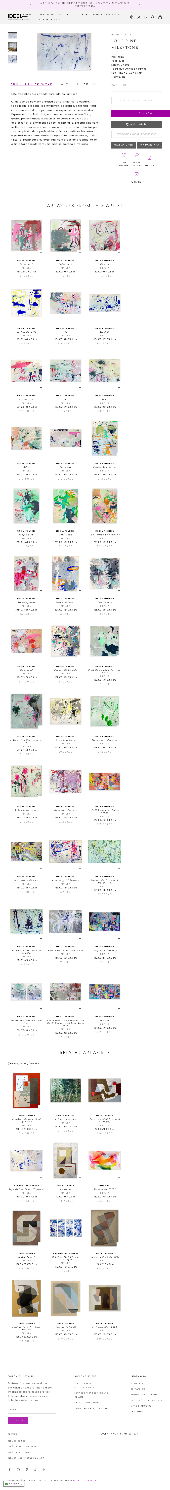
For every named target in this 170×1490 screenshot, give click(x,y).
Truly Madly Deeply (104, 950)
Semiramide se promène (104, 535)
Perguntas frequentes (144, 1395)
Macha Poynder (121, 35)
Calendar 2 (66, 264)
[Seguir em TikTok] (35, 1469)
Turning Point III (65, 1327)
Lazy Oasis (65, 535)
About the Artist (78, 84)
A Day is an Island (26, 810)
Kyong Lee (105, 1186)
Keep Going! (26, 535)
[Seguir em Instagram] (18, 1469)
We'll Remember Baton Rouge (104, 811)
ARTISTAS (43, 20)
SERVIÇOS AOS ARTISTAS (88, 1403)
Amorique (66, 1189)
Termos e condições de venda (26, 1458)
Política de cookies (20, 1452)
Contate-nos (138, 1389)
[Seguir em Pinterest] (27, 1469)
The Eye (105, 1021)
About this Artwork (31, 84)
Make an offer (123, 145)
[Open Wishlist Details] (145, 17)
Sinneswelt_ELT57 (105, 1189)
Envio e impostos (141, 1406)
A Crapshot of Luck (26, 880)
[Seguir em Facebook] (9, 1469)
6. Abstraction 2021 (104, 1327)
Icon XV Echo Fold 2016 (105, 1257)
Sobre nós (137, 1384)
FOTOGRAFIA (80, 14)
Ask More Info (149, 145)
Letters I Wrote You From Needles (26, 951)
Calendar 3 (26, 264)
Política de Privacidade (22, 1447)
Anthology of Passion (65, 880)
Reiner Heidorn (65, 1116)
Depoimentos (138, 1412)
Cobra (65, 400)
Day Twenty (105, 602)
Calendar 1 (105, 264)
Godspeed (26, 670)
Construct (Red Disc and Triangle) (104, 1120)
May (104, 400)
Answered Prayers (65, 810)
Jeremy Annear (26, 1116)
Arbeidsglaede (26, 602)
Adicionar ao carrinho (136, 101)
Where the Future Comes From (26, 1022)
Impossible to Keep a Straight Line (104, 881)
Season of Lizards (65, 670)
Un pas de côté (26, 332)
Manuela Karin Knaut (26, 1186)
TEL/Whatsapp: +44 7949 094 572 (118, 1434)
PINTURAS (64, 14)
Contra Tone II (26, 1257)
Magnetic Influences (104, 740)
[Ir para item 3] (12, 59)
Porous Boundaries (104, 467)
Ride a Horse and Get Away (66, 950)
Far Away (65, 467)
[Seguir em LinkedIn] (44, 1469)
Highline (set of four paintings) (65, 1258)
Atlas (26, 467)
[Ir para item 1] (12, 35)
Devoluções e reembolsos (146, 1400)
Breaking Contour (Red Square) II (26, 1120)
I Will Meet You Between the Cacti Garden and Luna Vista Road (65, 1023)
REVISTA (55, 20)
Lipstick (105, 332)
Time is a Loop (65, 740)
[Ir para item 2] (12, 47)
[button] (13, 1484)
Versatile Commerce (84, 1480)
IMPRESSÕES (112, 14)
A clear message (65, 1119)
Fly (65, 332)
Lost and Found (65, 602)
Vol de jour (26, 400)
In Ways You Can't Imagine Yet (26, 741)
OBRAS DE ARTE (47, 14)
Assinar (18, 1421)
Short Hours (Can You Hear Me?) (105, 671)
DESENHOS (96, 14)
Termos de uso (17, 1441)
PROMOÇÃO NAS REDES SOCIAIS (92, 1408)
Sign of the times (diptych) (26, 1189)
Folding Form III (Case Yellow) (26, 1328)
